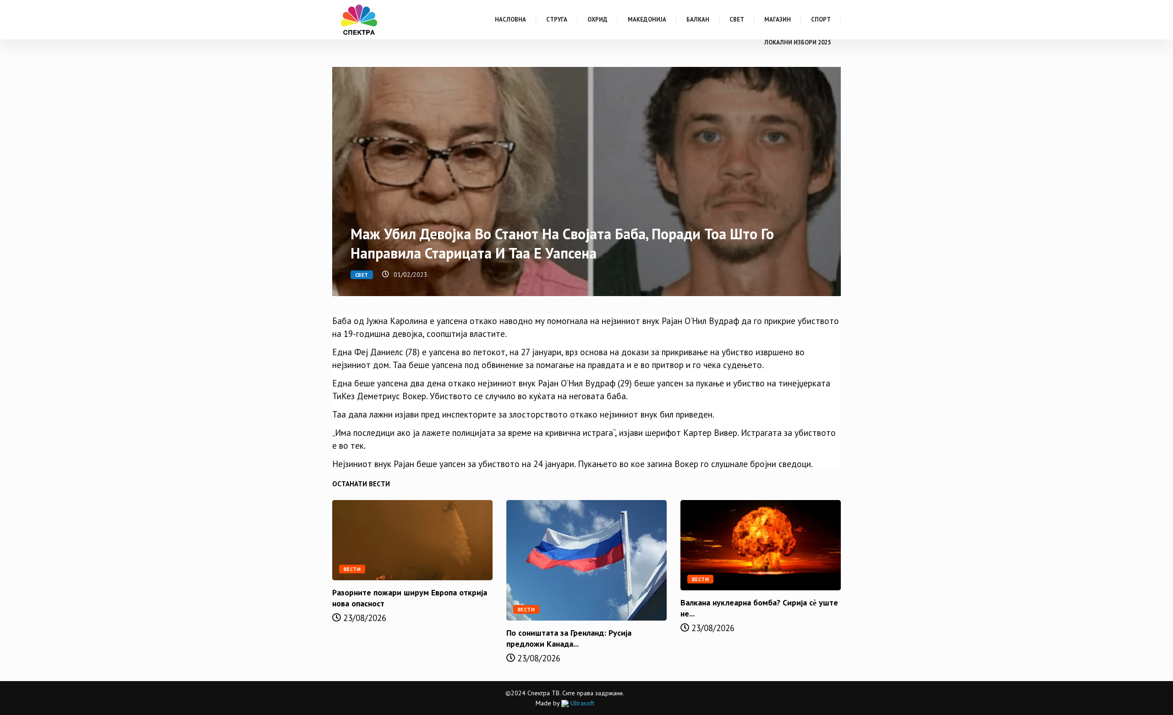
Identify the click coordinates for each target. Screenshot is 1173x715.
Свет (736, 19)
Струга (556, 19)
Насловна (510, 19)
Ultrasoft (581, 703)
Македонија (647, 19)
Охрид (597, 19)
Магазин (777, 19)
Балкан (697, 19)
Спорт (821, 19)
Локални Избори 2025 (797, 42)
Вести (352, 569)
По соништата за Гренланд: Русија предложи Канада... (568, 638)
